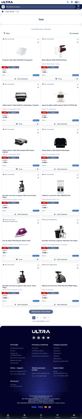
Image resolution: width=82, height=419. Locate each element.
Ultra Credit (14, 363)
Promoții (35, 348)
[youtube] (48, 338)
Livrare (12, 351)
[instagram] (39, 338)
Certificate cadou (38, 351)
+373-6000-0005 (41, 376)
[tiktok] (43, 338)
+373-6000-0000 (19, 374)
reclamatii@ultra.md (60, 373)
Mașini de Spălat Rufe (60, 361)
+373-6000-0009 (62, 376)
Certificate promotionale (40, 356)
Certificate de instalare (39, 353)
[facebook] (34, 338)
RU (79, 2)
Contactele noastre (16, 348)
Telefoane (56, 348)
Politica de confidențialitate (16, 354)
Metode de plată (15, 360)
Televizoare (57, 353)
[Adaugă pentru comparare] (38, 42)
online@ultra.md (20, 371)
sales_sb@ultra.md (43, 373)
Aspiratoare (57, 358)
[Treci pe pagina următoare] (48, 317)
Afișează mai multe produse (41, 311)
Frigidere (56, 356)
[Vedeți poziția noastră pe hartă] (72, 2)
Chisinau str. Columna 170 (16, 385)
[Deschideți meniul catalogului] (3, 6)
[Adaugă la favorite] (38, 39)
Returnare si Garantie (17, 358)
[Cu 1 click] (77, 79)
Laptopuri (56, 351)
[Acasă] (7, 2)
